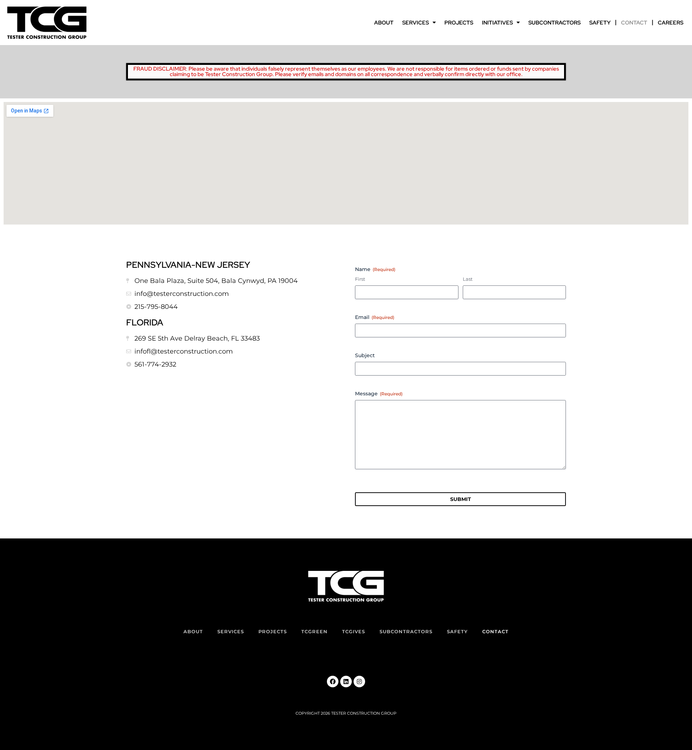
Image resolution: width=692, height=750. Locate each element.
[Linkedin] (346, 681)
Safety (600, 22)
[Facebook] (332, 681)
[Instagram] (359, 681)
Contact (634, 22)
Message (379, 393)
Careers (670, 22)
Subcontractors (554, 22)
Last (468, 279)
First (360, 279)
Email (374, 317)
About (384, 22)
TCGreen (314, 631)
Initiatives (497, 22)
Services (415, 22)
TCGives (353, 631)
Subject (365, 355)
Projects (458, 22)
